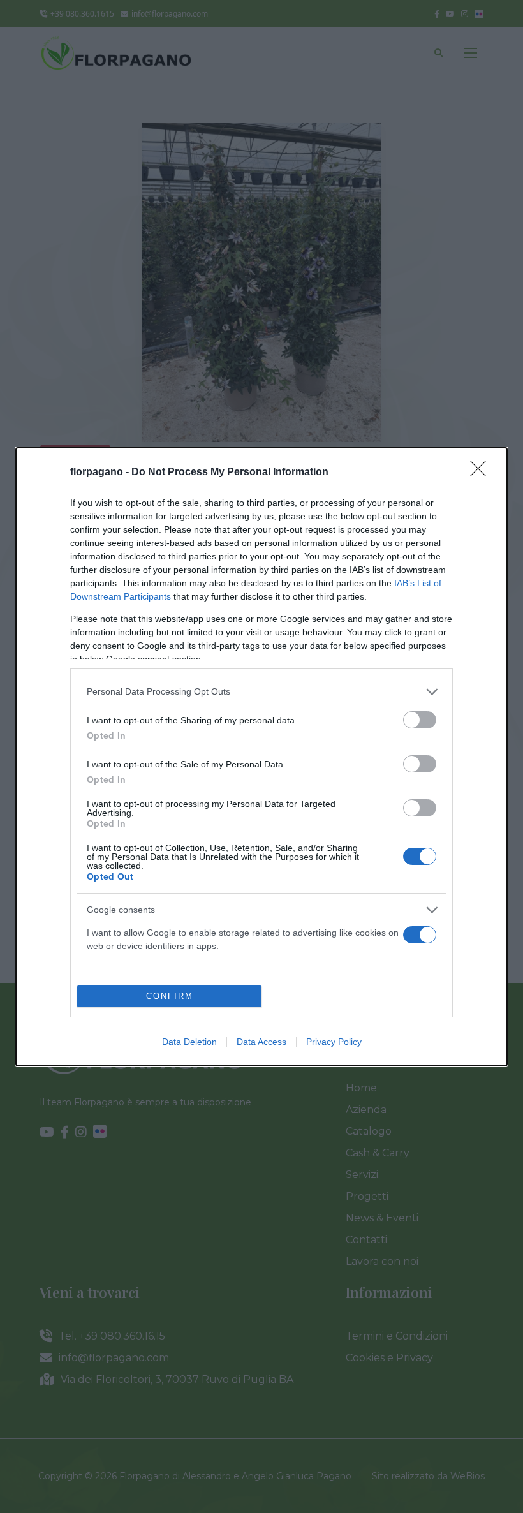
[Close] (482, 473)
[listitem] (261, 691)
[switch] (419, 719)
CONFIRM (169, 996)
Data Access (261, 1042)
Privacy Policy (334, 1042)
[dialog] (261, 757)
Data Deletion (189, 1042)
